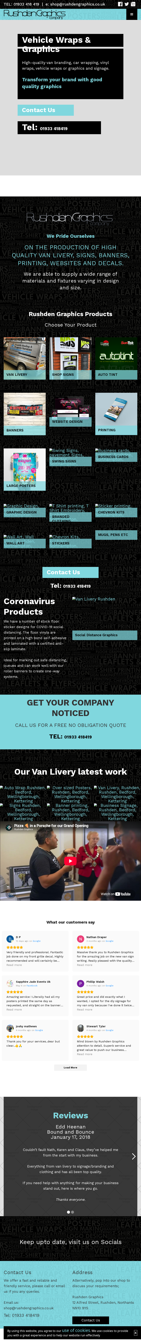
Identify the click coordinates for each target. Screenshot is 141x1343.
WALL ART (15, 543)
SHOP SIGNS (63, 374)
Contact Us (38, 110)
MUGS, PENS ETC (113, 535)
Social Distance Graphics (96, 635)
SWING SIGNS (64, 461)
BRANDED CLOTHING (61, 518)
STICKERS (60, 543)
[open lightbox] (23, 794)
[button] (131, 14)
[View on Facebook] (10, 983)
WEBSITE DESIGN (67, 421)
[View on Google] (10, 939)
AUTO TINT (108, 374)
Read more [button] (14, 965)
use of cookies (76, 1330)
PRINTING (106, 430)
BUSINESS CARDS (113, 457)
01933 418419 (54, 128)
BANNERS (15, 430)
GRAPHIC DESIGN (21, 512)
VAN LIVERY (16, 374)
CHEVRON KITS (111, 512)
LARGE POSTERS (21, 486)
